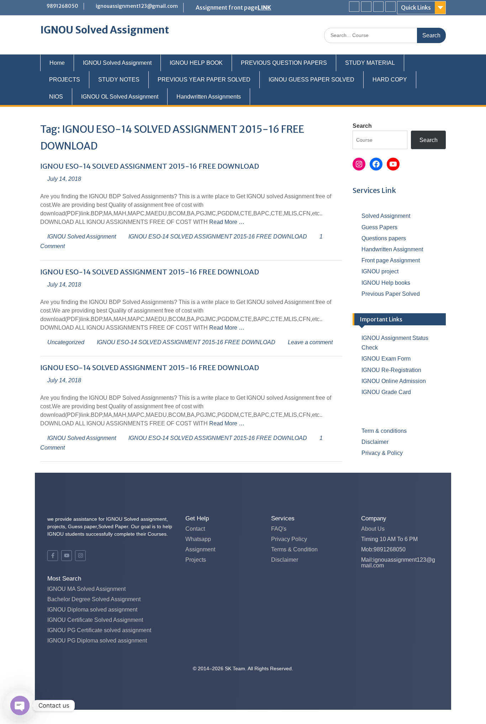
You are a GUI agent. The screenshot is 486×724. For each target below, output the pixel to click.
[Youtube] (378, 6)
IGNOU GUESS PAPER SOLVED (311, 80)
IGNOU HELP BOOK (196, 63)
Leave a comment (310, 342)
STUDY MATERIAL (370, 63)
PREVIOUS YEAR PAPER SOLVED (204, 80)
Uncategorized (65, 342)
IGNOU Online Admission (393, 381)
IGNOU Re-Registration (391, 370)
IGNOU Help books (385, 283)
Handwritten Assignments (208, 97)
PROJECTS (64, 80)
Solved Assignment (385, 216)
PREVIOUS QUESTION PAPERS (284, 63)
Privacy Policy (289, 539)
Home (57, 63)
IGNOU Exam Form (386, 359)
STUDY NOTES (118, 80)
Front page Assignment (390, 260)
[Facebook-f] (52, 555)
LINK (264, 7)
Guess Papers (379, 227)
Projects (195, 560)
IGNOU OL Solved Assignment (119, 97)
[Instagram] (390, 6)
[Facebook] (354, 6)
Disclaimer (375, 442)
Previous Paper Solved (390, 294)
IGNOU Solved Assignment (104, 29)
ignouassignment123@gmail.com (137, 6)
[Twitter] (366, 6)
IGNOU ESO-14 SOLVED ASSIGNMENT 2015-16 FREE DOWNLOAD (149, 166)
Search (362, 126)
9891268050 (62, 6)
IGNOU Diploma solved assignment (92, 610)
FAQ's (278, 529)
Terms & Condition (294, 549)
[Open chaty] (20, 705)
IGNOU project (379, 271)
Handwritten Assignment (392, 249)
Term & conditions (384, 431)
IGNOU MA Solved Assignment (86, 589)
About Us (373, 529)
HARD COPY (390, 80)
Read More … (226, 222)
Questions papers (383, 238)
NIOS (56, 97)
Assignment (200, 549)
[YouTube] (393, 164)
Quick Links (416, 7)
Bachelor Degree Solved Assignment (94, 599)
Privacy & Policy (382, 453)
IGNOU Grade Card (386, 392)
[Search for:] (385, 35)
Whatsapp (198, 539)
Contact (195, 529)
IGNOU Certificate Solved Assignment (95, 620)
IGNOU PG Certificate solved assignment (99, 630)
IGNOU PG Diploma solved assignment (97, 641)
